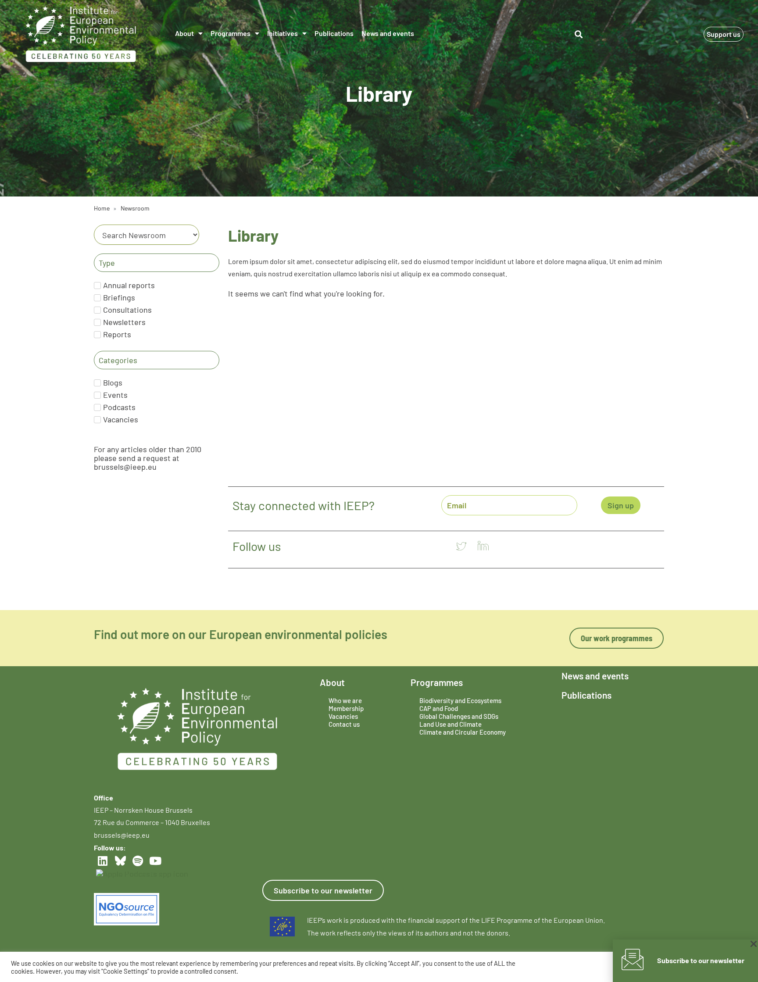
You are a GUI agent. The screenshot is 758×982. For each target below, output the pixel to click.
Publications (334, 33)
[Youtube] (155, 861)
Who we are (345, 700)
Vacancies (343, 716)
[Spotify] (138, 861)
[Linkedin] (102, 861)
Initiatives (282, 33)
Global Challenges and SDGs (458, 716)
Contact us (344, 724)
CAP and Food (438, 708)
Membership (346, 708)
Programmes (230, 33)
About (184, 33)
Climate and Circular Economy (462, 732)
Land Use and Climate (450, 724)
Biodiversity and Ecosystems (460, 700)
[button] (579, 34)
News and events (387, 33)
